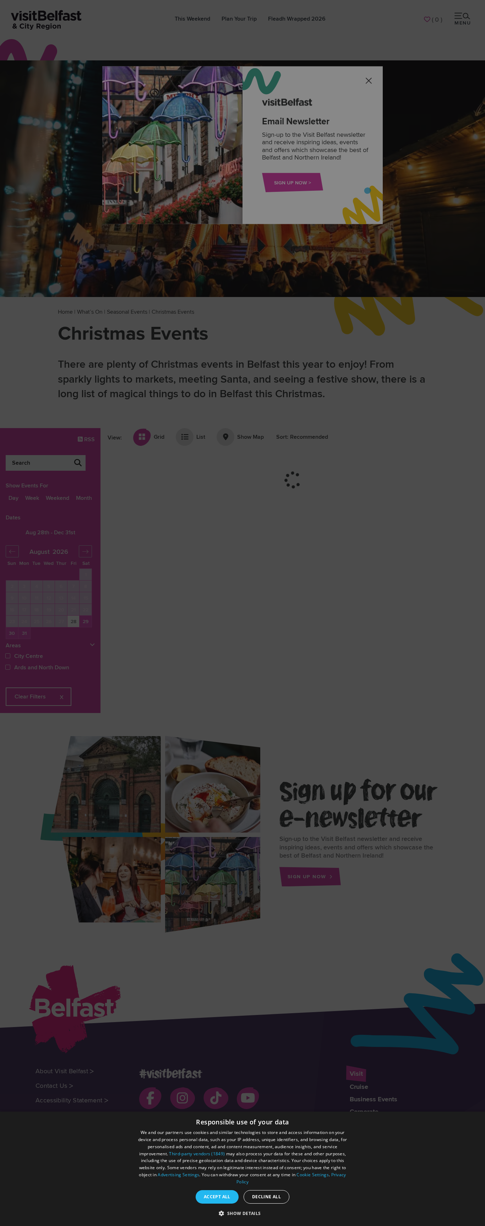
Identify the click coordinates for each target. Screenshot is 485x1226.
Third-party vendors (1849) (197, 1154)
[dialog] (242, 1169)
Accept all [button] (217, 1197)
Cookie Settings (312, 1175)
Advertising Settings (178, 1175)
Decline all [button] (266, 1197)
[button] (242, 1213)
